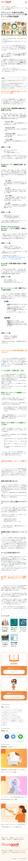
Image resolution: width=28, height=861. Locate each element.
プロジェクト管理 (15, 717)
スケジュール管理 (17, 710)
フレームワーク (6, 717)
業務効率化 (13, 720)
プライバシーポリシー (19, 837)
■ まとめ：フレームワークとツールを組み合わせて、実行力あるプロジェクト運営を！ (13, 87)
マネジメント (5, 720)
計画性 (4, 724)
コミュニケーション (6, 710)
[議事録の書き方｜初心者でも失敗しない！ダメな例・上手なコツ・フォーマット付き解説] (14, 758)
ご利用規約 (11, 837)
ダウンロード (14, 672)
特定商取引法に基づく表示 (18, 839)
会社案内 (3, 839)
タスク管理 (5, 713)
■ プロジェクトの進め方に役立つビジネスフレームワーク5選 (13, 81)
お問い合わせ (9, 839)
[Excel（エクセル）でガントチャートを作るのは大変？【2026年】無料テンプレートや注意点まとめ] (14, 813)
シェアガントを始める (14, 697)
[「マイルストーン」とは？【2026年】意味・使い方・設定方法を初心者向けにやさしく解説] (14, 785)
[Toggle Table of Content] (23, 78)
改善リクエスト (5, 837)
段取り (21, 720)
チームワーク (13, 713)
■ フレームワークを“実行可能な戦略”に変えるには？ (13, 83)
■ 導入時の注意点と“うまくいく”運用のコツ (11, 85)
